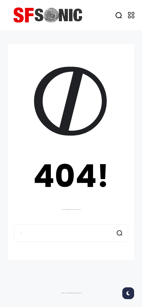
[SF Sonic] (50, 15)
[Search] (119, 233)
